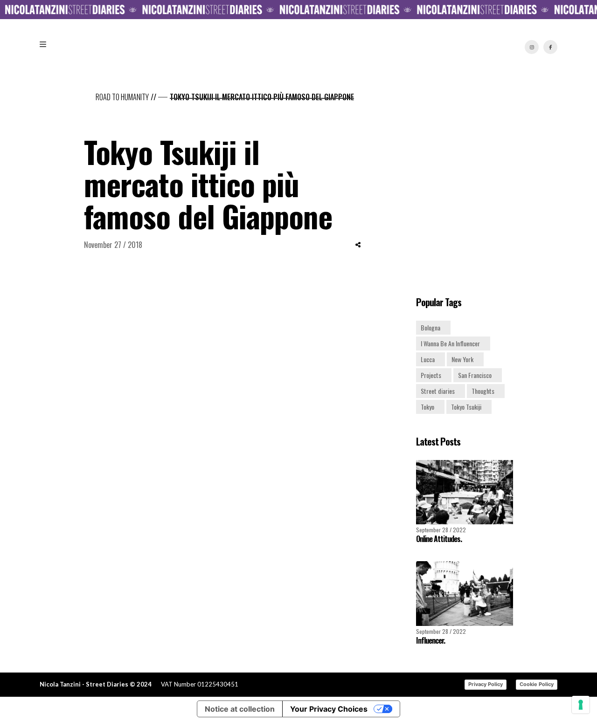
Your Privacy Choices (329, 709)
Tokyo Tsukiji (466, 407)
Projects (431, 375)
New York (462, 359)
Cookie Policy (537, 684)
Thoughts (483, 391)
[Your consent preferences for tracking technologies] (581, 705)
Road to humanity (122, 97)
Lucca (428, 359)
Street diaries (438, 391)
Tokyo (427, 407)
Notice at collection (240, 709)
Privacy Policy (485, 684)
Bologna (430, 327)
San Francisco (475, 375)
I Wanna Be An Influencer (450, 343)
